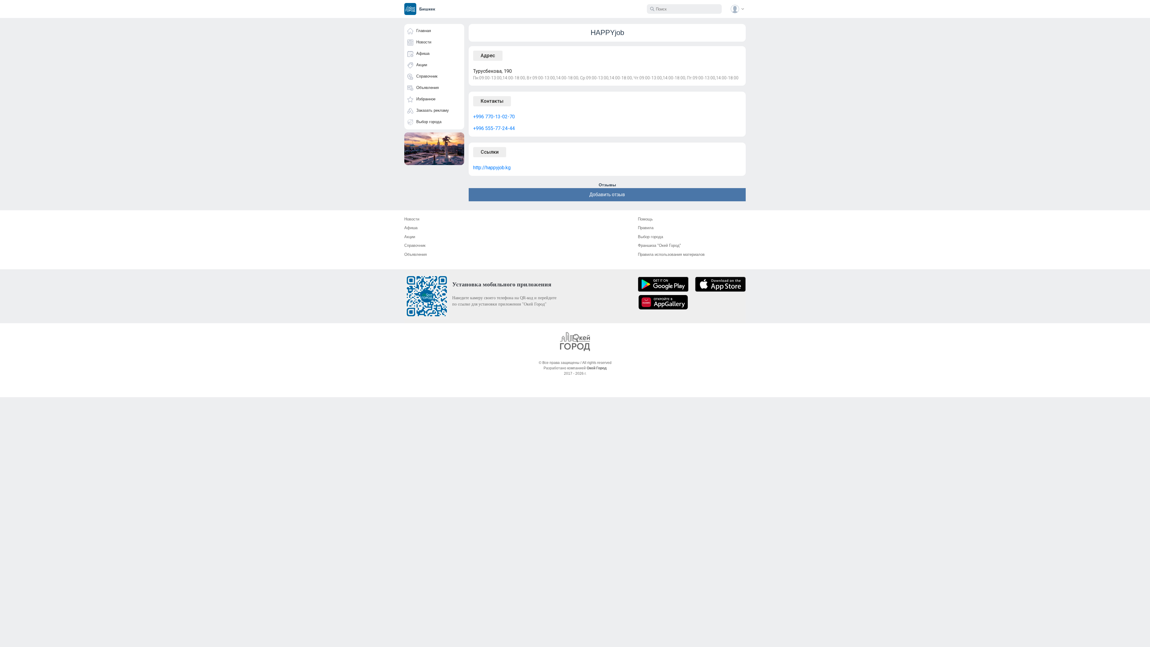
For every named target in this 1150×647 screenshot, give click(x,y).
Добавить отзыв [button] (607, 194)
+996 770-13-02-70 (494, 117)
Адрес (488, 55)
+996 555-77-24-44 (494, 128)
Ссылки (490, 152)
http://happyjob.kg (492, 167)
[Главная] (575, 341)
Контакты (492, 101)
